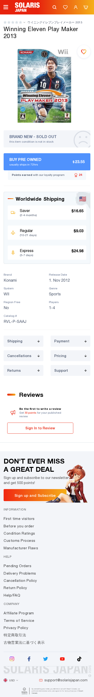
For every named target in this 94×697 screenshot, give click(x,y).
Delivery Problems (20, 573)
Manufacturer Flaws (21, 548)
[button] (13, 22)
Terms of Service (19, 620)
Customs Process (19, 540)
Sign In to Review (40, 428)
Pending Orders (17, 566)
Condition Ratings (19, 533)
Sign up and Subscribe (35, 495)
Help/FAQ (12, 595)
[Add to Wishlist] (83, 51)
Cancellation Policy (20, 580)
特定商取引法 (15, 635)
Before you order (19, 526)
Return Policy (15, 588)
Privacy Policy (16, 628)
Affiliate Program (19, 613)
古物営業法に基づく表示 (24, 642)
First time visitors (19, 519)
